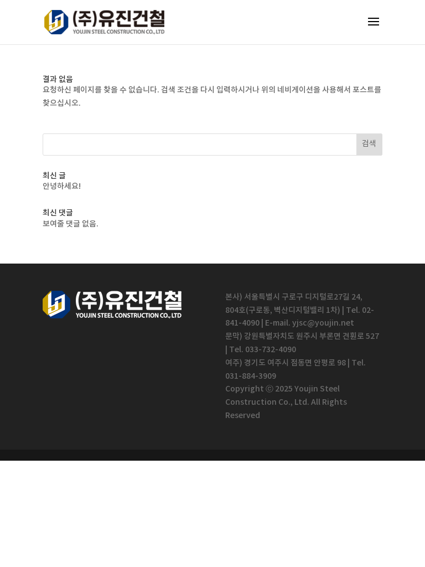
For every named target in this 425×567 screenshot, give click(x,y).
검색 (369, 144)
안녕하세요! (62, 186)
